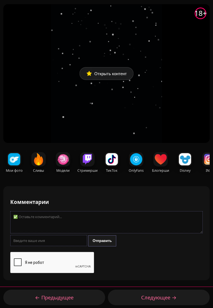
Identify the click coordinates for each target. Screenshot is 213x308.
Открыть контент (110, 73)
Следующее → (159, 297)
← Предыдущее (54, 297)
